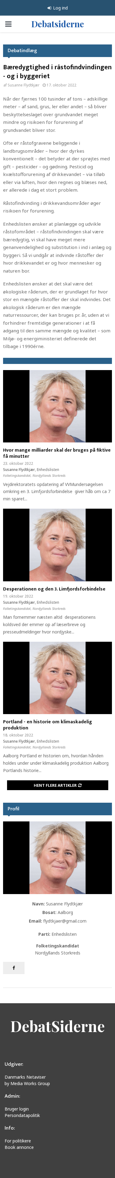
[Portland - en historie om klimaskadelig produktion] (57, 678)
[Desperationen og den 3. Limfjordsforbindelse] (57, 545)
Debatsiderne (57, 23)
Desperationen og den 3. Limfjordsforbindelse (54, 589)
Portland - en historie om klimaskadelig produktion (47, 725)
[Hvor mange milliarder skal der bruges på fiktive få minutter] (57, 406)
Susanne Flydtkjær (24, 85)
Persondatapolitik (22, 1115)
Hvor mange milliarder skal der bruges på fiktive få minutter (57, 453)
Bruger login (17, 1109)
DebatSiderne (57, 1026)
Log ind (60, 8)
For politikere (18, 1141)
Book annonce (19, 1147)
